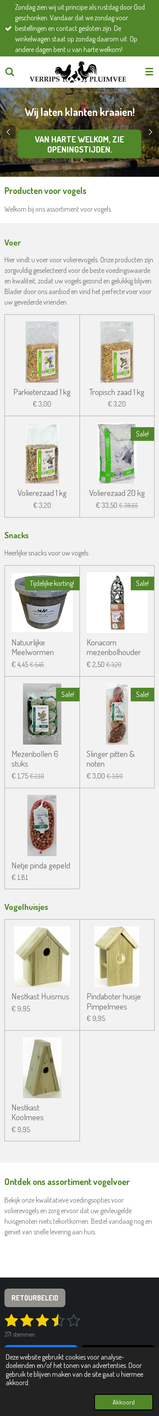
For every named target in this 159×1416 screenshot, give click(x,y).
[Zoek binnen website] (9, 71)
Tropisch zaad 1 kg (116, 392)
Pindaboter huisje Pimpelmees (114, 1001)
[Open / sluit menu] (149, 71)
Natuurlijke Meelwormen (32, 647)
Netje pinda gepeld (40, 865)
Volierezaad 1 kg (42, 493)
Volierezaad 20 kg (117, 493)
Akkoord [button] (124, 1402)
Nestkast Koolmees (27, 1112)
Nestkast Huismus (40, 996)
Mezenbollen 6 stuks (34, 759)
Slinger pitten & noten (111, 759)
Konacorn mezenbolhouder (114, 647)
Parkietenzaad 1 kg (42, 392)
